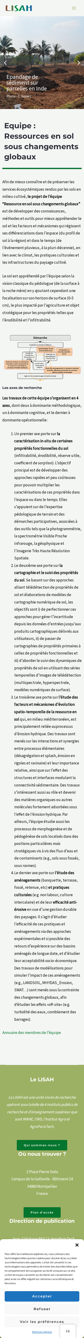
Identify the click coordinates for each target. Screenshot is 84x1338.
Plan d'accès (42, 1212)
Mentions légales (42, 1332)
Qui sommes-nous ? (42, 1145)
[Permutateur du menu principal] (74, 8)
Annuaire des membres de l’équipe (31, 1032)
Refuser (42, 1309)
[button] (77, 1245)
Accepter (42, 1296)
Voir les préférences (42, 1321)
